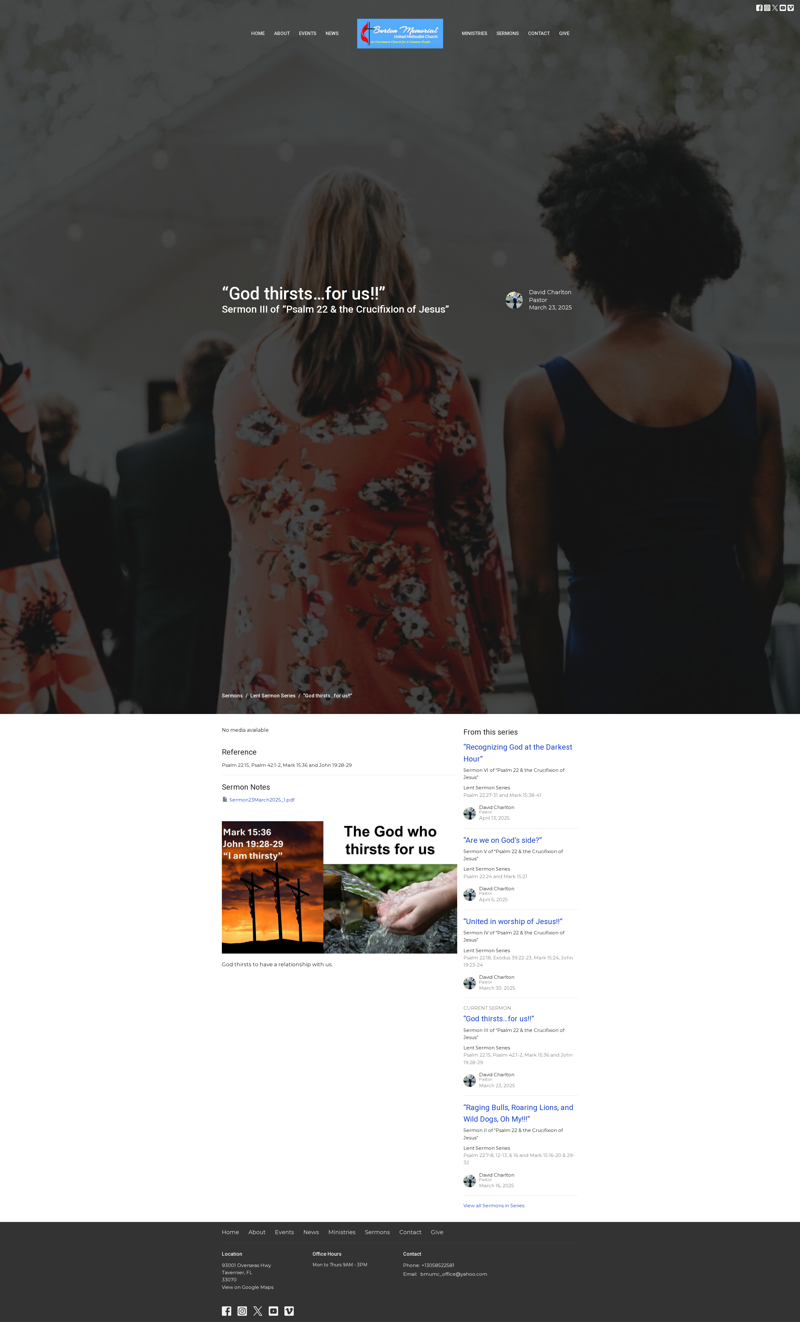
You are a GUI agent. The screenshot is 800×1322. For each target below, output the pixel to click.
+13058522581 (438, 1265)
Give (564, 33)
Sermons (508, 33)
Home (258, 33)
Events (307, 33)
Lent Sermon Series (273, 696)
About (282, 33)
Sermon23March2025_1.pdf (261, 800)
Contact (539, 33)
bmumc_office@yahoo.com (453, 1274)
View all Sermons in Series (493, 1206)
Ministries (474, 33)
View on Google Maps (247, 1287)
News (332, 33)
